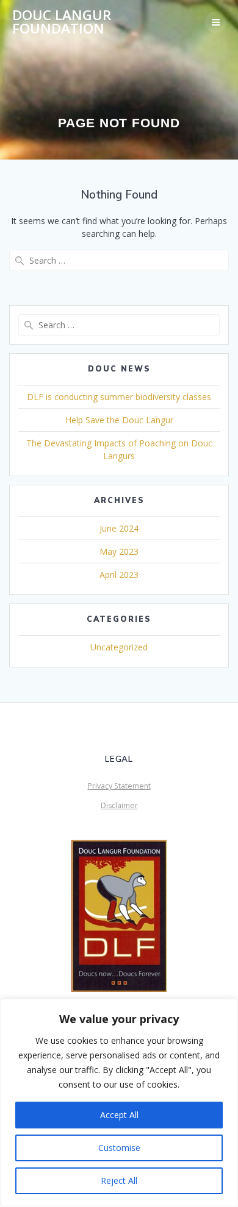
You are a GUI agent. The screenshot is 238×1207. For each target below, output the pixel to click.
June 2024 (119, 528)
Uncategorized (119, 647)
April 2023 (119, 574)
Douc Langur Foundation (61, 22)
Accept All (119, 1115)
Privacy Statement (119, 786)
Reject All (119, 1180)
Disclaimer (119, 805)
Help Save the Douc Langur (119, 420)
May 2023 (119, 551)
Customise (119, 1147)
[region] (119, 1103)
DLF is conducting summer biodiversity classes (119, 397)
